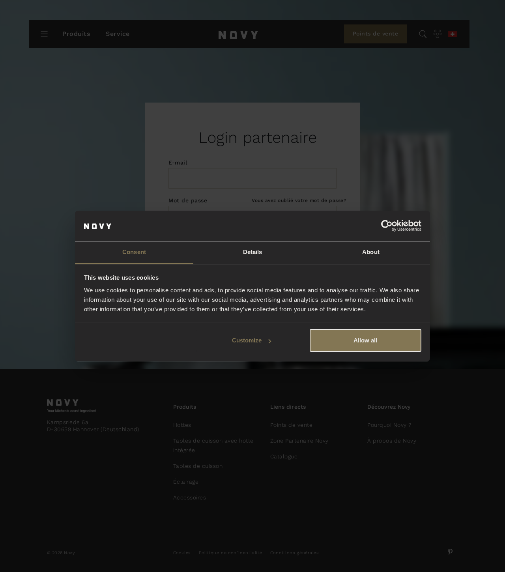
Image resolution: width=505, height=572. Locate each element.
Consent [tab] (134, 252)
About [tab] (371, 252)
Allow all (365, 340)
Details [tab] (252, 252)
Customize (247, 340)
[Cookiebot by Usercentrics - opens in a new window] (386, 226)
